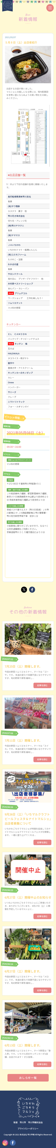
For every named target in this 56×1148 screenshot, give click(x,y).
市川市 (23, 1122)
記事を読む (42, 685)
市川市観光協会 (35, 1122)
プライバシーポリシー (28, 1128)
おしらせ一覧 (28, 1078)
